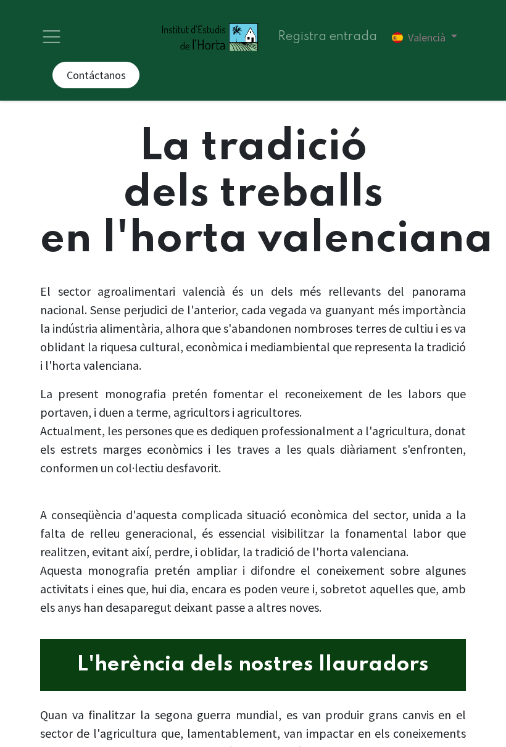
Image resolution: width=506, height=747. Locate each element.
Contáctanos (96, 75)
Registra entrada (327, 37)
